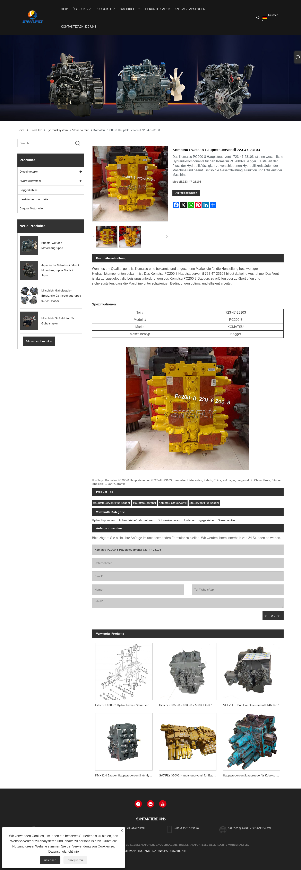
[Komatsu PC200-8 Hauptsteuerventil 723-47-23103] (106, 236)
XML (147, 851)
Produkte (36, 130)
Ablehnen (50, 860)
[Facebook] (138, 804)
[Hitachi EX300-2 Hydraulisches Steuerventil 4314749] (124, 670)
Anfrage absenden (186, 192)
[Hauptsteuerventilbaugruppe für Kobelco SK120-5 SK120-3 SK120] (252, 740)
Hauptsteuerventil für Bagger (111, 502)
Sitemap (130, 851)
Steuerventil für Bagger (204, 502)
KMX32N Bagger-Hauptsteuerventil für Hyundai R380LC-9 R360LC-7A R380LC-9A (125, 775)
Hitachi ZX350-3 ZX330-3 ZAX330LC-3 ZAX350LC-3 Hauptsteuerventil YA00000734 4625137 (189, 705)
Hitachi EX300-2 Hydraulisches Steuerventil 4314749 (125, 705)
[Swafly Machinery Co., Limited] (32, 17)
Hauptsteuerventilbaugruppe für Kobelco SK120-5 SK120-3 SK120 (253, 775)
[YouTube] (162, 804)
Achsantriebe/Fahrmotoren (136, 520)
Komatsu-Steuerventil (173, 502)
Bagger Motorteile (31, 208)
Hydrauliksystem (57, 130)
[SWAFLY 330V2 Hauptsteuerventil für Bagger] (188, 740)
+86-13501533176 (186, 828)
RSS (140, 851)
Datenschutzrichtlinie (169, 851)
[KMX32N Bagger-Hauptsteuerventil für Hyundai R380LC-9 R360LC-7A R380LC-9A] (124, 740)
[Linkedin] (150, 804)
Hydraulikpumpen (103, 520)
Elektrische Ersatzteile (34, 199)
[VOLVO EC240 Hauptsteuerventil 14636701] (252, 670)
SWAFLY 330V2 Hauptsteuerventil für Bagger (188, 775)
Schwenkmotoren (169, 520)
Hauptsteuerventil (144, 502)
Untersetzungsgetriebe (199, 520)
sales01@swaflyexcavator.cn (249, 828)
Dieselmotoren (29, 171)
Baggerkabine (29, 190)
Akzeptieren (75, 860)
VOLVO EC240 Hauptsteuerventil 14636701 (251, 705)
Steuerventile (80, 130)
